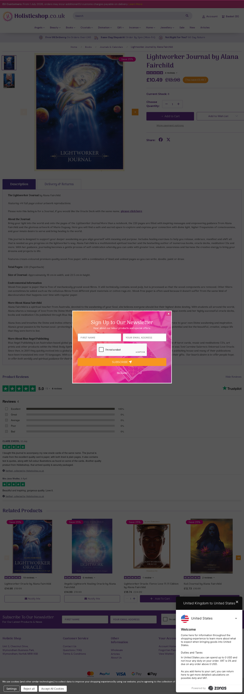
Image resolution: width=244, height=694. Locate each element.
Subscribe (120, 362)
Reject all (29, 689)
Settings (11, 689)
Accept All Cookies (52, 689)
